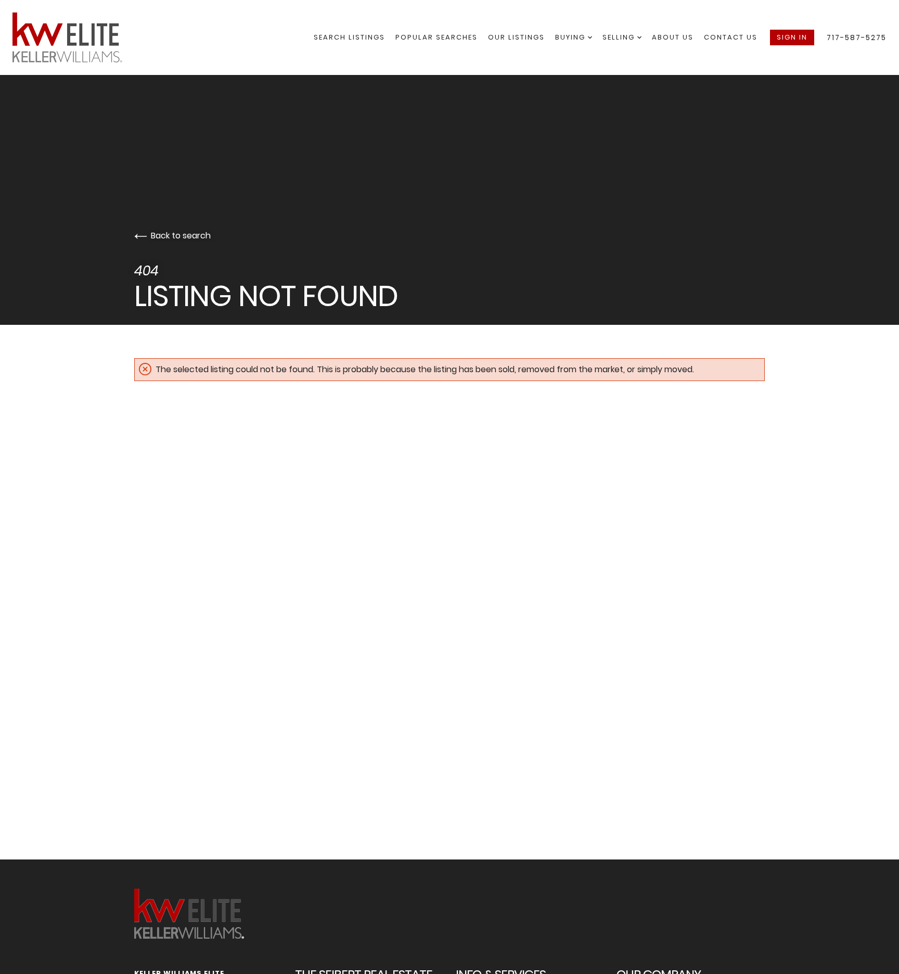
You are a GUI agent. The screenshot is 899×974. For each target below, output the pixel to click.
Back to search (181, 236)
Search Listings (349, 37)
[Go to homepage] (77, 37)
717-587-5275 (857, 37)
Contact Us (730, 37)
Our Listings (516, 37)
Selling (619, 37)
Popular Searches (436, 37)
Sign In (792, 37)
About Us (672, 37)
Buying (571, 37)
